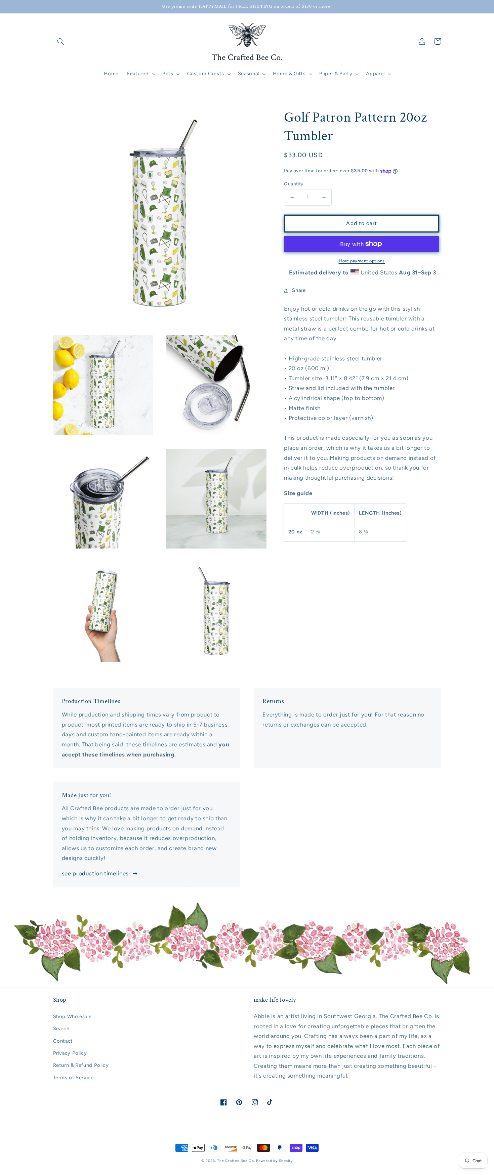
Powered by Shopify (274, 1161)
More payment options (362, 260)
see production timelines (95, 873)
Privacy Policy (70, 1053)
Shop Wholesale (72, 1016)
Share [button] (298, 290)
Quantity (293, 183)
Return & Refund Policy (81, 1065)
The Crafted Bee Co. (236, 1161)
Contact (63, 1041)
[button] (61, 41)
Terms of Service (73, 1078)
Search (61, 1029)
